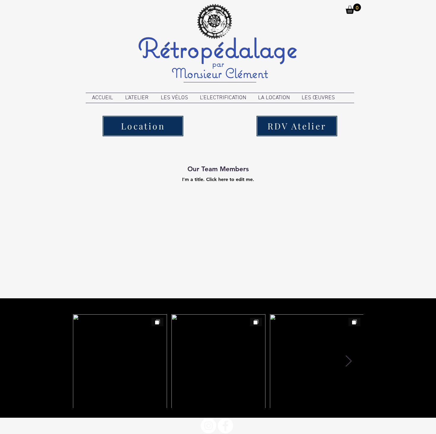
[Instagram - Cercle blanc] (208, 425)
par (218, 63)
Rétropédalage (218, 48)
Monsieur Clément (220, 73)
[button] (353, 9)
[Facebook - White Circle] (225, 425)
